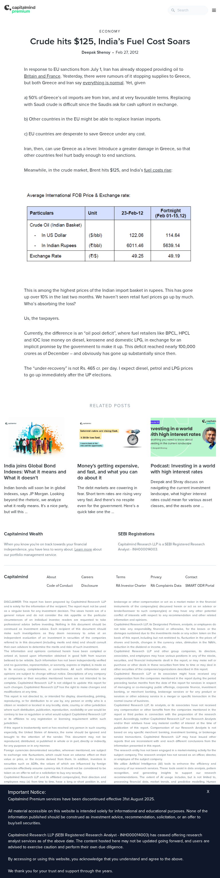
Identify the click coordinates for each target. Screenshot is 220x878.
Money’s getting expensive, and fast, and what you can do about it (108, 472)
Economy (110, 31)
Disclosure (89, 586)
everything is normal (103, 82)
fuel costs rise (157, 170)
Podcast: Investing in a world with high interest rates (183, 469)
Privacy (156, 577)
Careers (87, 577)
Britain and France (42, 76)
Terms (120, 577)
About (51, 577)
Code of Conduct (60, 586)
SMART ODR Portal (199, 586)
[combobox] (188, 10)
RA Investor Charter (131, 586)
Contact (191, 577)
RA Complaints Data (166, 586)
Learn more (83, 549)
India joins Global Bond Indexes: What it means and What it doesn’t (35, 472)
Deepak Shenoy (96, 52)
